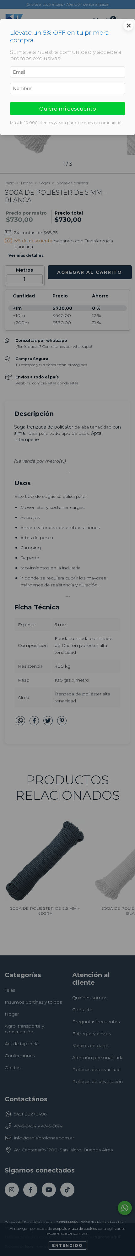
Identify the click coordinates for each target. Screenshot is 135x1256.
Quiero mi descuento (67, 109)
